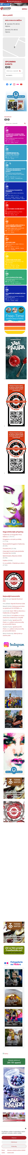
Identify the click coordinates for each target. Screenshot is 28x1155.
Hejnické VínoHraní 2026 (18, 603)
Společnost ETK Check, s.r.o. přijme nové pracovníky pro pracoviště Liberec (13, 622)
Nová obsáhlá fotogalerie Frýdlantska (14, 544)
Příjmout (14, 1138)
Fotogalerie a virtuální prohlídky (12, 539)
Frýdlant (5, 560)
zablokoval (14, 1061)
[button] (25, 1128)
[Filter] (6, 67)
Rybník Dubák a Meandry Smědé (12, 556)
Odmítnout (14, 1142)
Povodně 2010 (7, 548)
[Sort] (9, 67)
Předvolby (14, 1146)
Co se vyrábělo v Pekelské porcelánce (13, 563)
